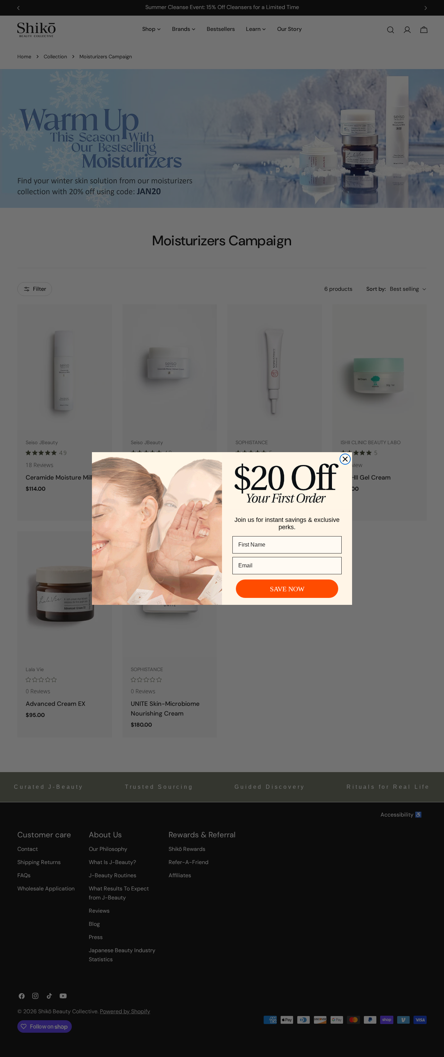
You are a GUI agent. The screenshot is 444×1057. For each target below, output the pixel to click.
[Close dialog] (345, 459)
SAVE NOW (287, 589)
